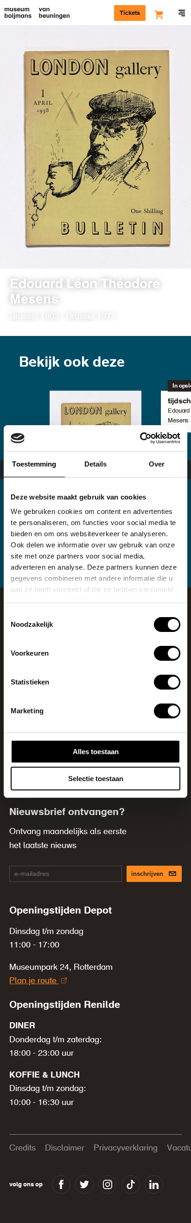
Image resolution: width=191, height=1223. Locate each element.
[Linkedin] (154, 1184)
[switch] (167, 653)
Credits (22, 1148)
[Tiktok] (130, 1184)
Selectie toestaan (95, 778)
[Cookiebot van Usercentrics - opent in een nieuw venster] (139, 438)
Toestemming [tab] (34, 464)
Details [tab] (95, 464)
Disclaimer (64, 1148)
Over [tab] (157, 464)
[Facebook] (61, 1184)
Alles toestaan (96, 752)
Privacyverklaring (126, 1148)
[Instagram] (107, 1184)
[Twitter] (84, 1184)
